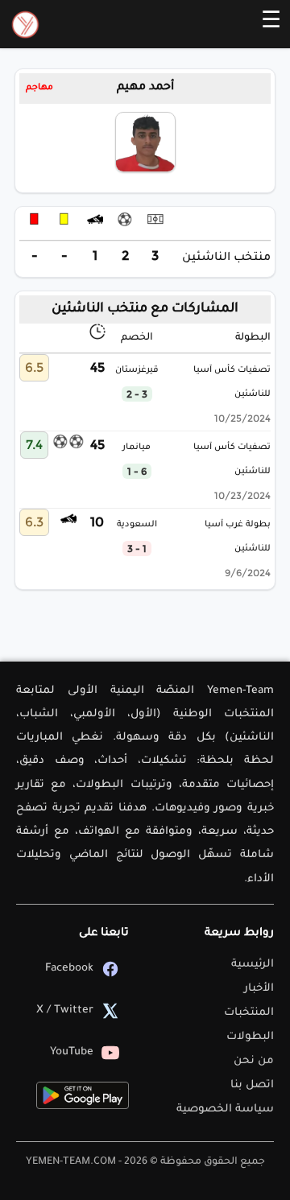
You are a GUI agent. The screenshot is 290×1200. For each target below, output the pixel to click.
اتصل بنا (252, 1085)
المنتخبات (249, 1013)
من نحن (254, 1061)
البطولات (250, 1037)
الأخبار (259, 989)
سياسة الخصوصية (225, 1109)
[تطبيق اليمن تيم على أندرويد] (82, 1095)
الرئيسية (252, 965)
